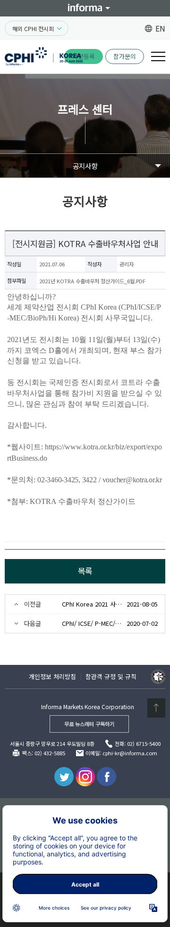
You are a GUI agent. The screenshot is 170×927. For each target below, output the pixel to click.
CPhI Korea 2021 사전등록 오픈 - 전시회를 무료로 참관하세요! (92, 603)
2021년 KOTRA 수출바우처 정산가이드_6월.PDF (92, 281)
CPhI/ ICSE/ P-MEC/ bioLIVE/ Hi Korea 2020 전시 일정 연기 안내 (92, 623)
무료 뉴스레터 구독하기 (89, 723)
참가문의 (124, 56)
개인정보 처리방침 (52, 676)
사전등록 (83, 56)
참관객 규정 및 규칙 (110, 676)
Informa (85, 8)
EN (160, 28)
